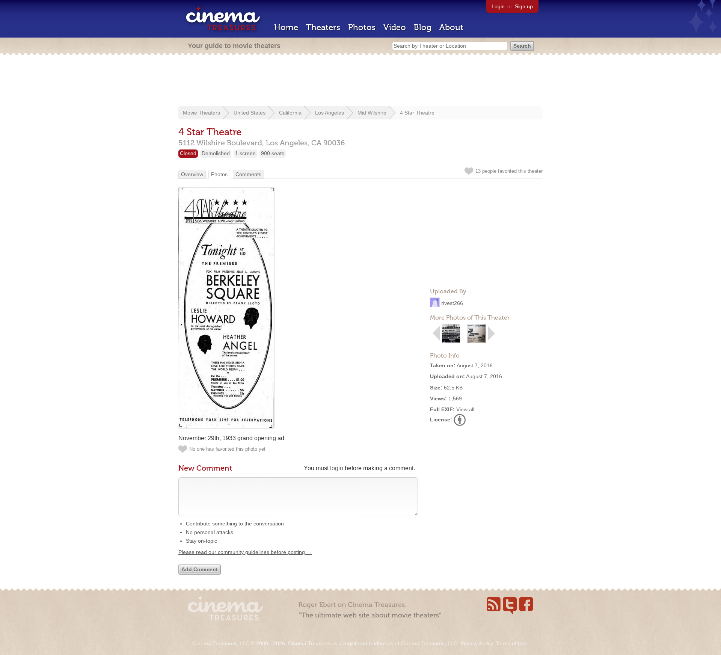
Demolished (216, 153)
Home (286, 27)
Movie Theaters (201, 113)
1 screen (245, 153)
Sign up (524, 6)
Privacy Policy (476, 643)
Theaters (323, 27)
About (451, 27)
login (336, 468)
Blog (422, 27)
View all (465, 409)
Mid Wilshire (371, 113)
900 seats (272, 153)
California (290, 113)
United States (249, 113)
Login (498, 6)
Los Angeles (329, 113)
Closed (188, 153)
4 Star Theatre (417, 113)
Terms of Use (511, 643)
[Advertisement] (360, 81)
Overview (192, 174)
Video (394, 27)
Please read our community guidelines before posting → (245, 552)
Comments (248, 174)
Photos (362, 27)
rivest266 (452, 303)
